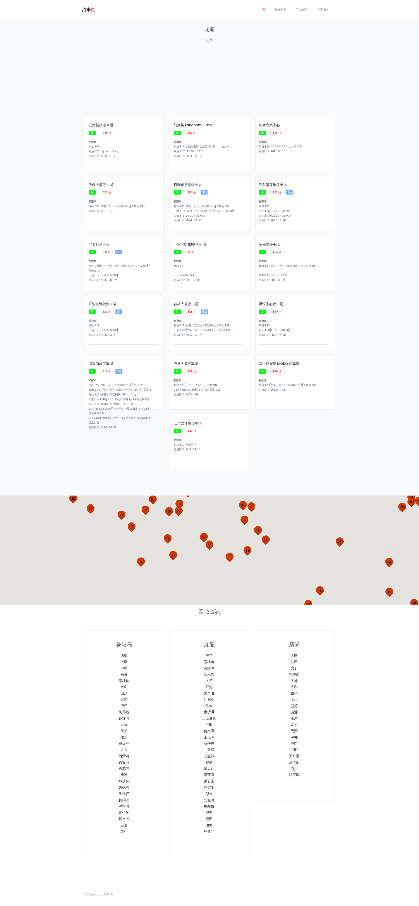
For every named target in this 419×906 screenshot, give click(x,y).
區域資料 (302, 9)
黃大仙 (209, 768)
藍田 (209, 818)
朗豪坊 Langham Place (193, 125)
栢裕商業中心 (269, 125)
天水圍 (294, 756)
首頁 (262, 9)
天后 (123, 730)
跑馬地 (124, 712)
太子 (209, 680)
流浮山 (294, 762)
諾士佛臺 (209, 718)
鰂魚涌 (124, 743)
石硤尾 (209, 743)
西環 (123, 655)
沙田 (294, 661)
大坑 (123, 724)
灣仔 (123, 705)
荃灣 (294, 718)
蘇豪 (123, 674)
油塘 (209, 825)
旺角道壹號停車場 (103, 304)
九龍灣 (209, 800)
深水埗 (209, 674)
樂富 (209, 762)
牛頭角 (209, 806)
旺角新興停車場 (101, 125)
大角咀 (209, 693)
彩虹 (209, 793)
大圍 (294, 655)
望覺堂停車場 (269, 244)
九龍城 (209, 756)
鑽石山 (209, 781)
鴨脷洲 (124, 800)
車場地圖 (280, 9)
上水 (294, 699)
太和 (294, 686)
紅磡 (209, 724)
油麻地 (209, 699)
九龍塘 (209, 749)
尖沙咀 (209, 712)
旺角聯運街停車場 (273, 185)
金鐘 (123, 699)
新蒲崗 (209, 774)
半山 (123, 686)
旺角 (209, 686)
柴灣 (123, 774)
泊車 (88, 10)
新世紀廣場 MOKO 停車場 (279, 364)
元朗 (294, 749)
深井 (294, 737)
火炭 (294, 668)
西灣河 (124, 756)
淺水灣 (124, 818)
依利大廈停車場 (101, 185)
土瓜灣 (209, 737)
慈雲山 (209, 787)
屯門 (294, 743)
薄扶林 (124, 781)
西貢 (294, 768)
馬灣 (294, 730)
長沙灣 (209, 668)
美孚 (209, 655)
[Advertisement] (209, 82)
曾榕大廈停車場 (186, 304)
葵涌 (294, 712)
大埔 (294, 680)
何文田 (209, 730)
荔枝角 (209, 661)
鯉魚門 (209, 831)
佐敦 (209, 705)
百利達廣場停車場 (188, 185)
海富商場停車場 (101, 364)
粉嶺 (294, 693)
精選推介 (323, 9)
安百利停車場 (99, 244)
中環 (123, 668)
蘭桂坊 (124, 680)
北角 (123, 737)
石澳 (123, 825)
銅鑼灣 (124, 718)
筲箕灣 (124, 762)
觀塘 (209, 812)
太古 (123, 749)
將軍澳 (294, 774)
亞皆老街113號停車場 (190, 244)
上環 (123, 661)
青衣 (294, 724)
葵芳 (294, 705)
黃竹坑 (124, 812)
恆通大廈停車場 (186, 364)
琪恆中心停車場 (271, 304)
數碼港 (124, 787)
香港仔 (124, 793)
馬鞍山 (294, 674)
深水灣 (124, 806)
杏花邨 (124, 768)
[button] (145, 510)
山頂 (123, 693)
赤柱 (123, 831)
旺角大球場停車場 (188, 423)
